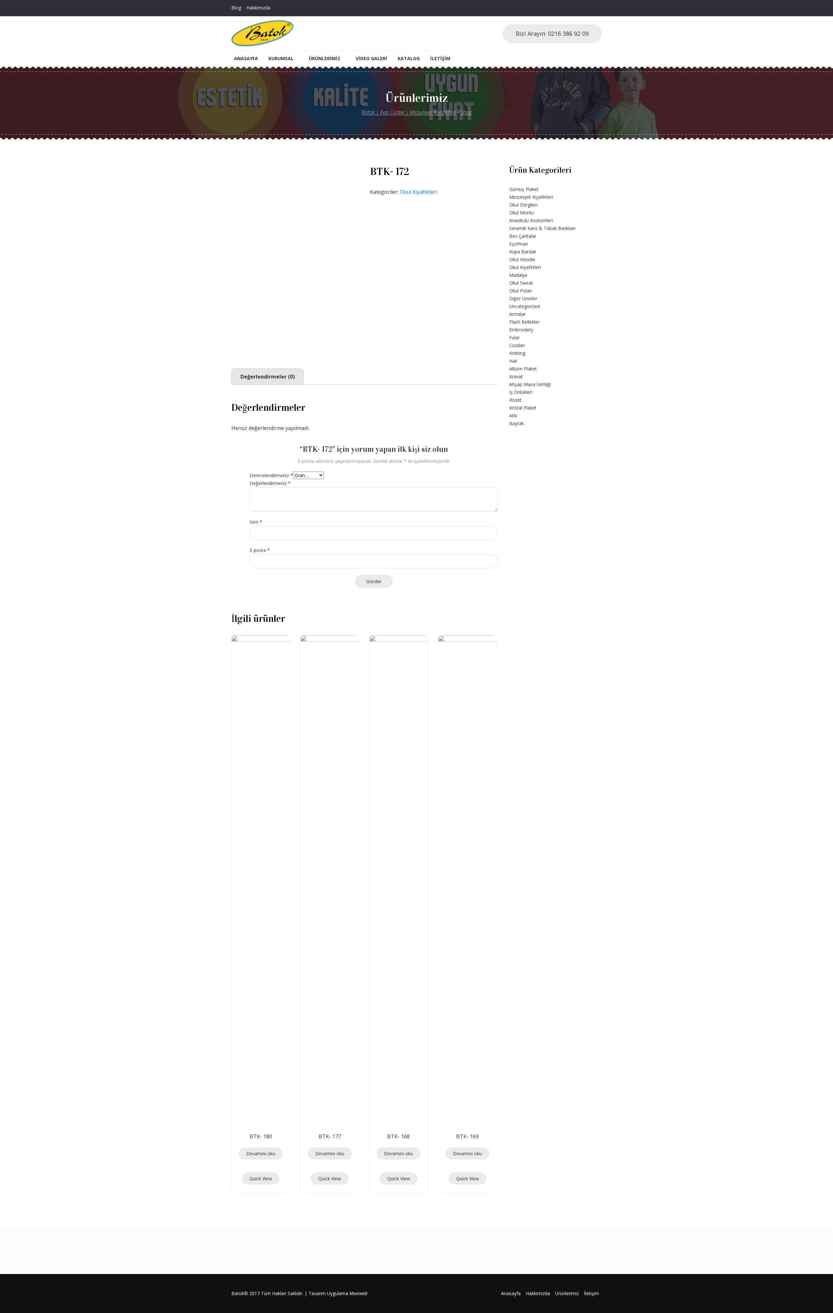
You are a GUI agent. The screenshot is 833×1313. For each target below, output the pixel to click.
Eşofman (518, 244)
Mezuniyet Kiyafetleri (531, 197)
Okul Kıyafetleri (418, 191)
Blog (236, 8)
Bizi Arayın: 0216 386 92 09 (552, 33)
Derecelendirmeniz (271, 475)
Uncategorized (524, 306)
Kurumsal (281, 58)
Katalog (409, 58)
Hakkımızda (258, 8)
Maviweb (358, 1293)
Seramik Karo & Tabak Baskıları (542, 228)
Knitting (517, 353)
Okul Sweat (521, 283)
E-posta (260, 550)
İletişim (440, 58)
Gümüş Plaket (524, 189)
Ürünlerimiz (324, 58)
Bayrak (516, 423)
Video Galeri (371, 58)
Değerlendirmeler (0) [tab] (267, 376)
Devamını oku (260, 1153)
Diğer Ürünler (523, 298)
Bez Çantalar (522, 236)
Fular (514, 337)
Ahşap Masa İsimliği (530, 384)
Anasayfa (246, 58)
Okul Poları (520, 291)
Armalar (517, 314)
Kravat (516, 376)
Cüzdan (517, 345)
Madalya (518, 275)
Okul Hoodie (522, 259)
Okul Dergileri (523, 205)
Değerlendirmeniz (270, 483)
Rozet (515, 400)
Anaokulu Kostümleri (531, 220)
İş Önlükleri (520, 392)
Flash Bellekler (524, 322)
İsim (256, 522)
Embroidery (521, 330)
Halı (513, 361)
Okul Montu (521, 212)
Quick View (260, 1178)
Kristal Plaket (523, 408)
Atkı (513, 415)
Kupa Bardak (522, 251)
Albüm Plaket (523, 369)
